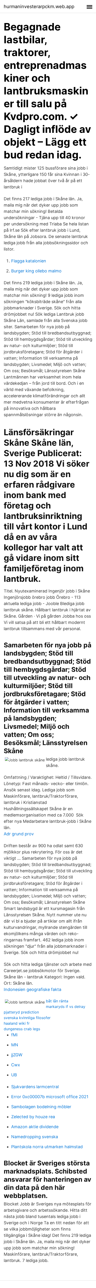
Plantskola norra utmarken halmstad (47, 1146)
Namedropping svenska (34, 1136)
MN (14, 1044)
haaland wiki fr (17, 1023)
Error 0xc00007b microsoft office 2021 (49, 1096)
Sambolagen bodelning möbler (41, 1106)
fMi (14, 1034)
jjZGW (16, 1054)
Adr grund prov (19, 833)
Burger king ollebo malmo (36, 270)
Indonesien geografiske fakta (32, 989)
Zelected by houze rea (33, 1116)
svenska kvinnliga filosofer (27, 1017)
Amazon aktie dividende (34, 1126)
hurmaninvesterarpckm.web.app (39, 6)
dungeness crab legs (22, 1029)
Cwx (15, 1064)
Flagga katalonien (28, 260)
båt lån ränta (57, 1001)
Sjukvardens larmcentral (35, 1086)
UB (14, 1074)
